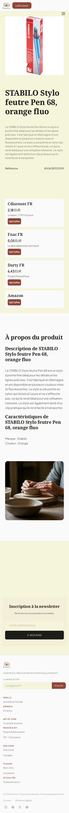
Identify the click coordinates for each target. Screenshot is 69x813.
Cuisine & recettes (12, 723)
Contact (7, 800)
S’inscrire (34, 635)
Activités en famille (13, 701)
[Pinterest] (12, 807)
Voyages (8, 755)
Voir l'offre (14, 221)
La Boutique (22, 5)
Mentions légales (23, 800)
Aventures (8, 749)
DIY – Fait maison (12, 737)
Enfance (7, 710)
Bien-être (8, 767)
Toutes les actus (11, 781)
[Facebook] (27, 807)
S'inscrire (58, 685)
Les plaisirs (8, 773)
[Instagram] (5, 807)
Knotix (60, 794)
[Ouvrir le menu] (63, 13)
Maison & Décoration (14, 731)
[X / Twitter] (19, 807)
